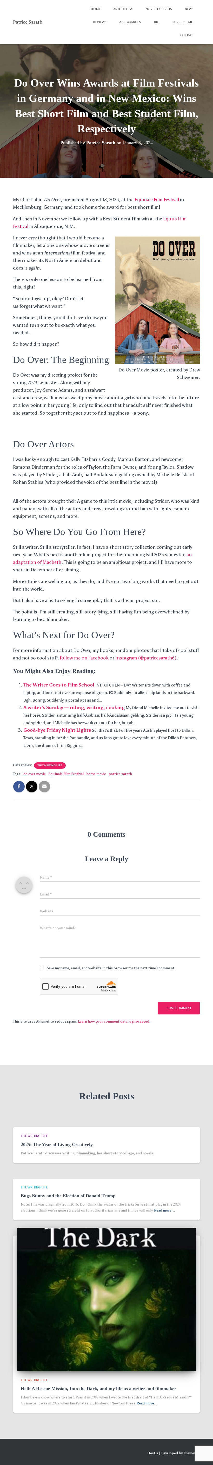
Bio (156, 22)
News (189, 9)
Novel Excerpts (159, 9)
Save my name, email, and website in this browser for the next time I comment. (111, 968)
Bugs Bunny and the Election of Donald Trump (68, 1195)
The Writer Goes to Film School (58, 685)
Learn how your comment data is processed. (114, 1021)
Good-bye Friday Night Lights (57, 730)
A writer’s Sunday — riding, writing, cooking (74, 707)
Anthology (123, 9)
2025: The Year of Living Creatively (57, 1144)
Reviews (99, 22)
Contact (187, 35)
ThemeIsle (191, 1453)
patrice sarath (120, 774)
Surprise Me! (183, 22)
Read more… (164, 1210)
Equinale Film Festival (157, 199)
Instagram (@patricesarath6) (145, 658)
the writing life (50, 765)
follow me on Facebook (84, 658)
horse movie (96, 774)
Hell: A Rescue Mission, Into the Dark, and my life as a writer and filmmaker (98, 1388)
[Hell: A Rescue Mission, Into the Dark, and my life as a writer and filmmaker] (106, 1299)
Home (96, 9)
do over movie (34, 774)
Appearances (130, 22)
